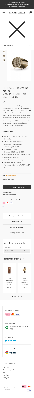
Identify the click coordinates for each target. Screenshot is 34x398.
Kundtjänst (6, 378)
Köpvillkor (6, 375)
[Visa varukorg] (30, 12)
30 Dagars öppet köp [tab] (17, 233)
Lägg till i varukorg (17, 187)
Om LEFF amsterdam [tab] (17, 227)
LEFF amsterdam (11, 194)
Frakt (4, 372)
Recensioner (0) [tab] (17, 221)
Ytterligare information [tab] (17, 216)
